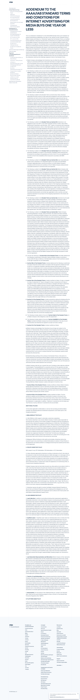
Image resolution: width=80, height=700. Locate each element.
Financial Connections (29, 646)
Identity (26, 648)
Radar (26, 661)
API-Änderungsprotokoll (46, 683)
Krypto (26, 641)
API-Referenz (43, 680)
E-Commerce (43, 633)
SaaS (42, 646)
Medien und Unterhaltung (46, 658)
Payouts (26, 659)
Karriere (58, 651)
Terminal (27, 667)
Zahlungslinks (28, 656)
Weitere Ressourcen (61, 644)
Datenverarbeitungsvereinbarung (16, 49)
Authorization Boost (29, 631)
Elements (27, 644)
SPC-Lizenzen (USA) (14, 38)
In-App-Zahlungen (44, 640)
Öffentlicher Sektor (45, 663)
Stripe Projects (44, 686)
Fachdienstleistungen (45, 661)
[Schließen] (77, 693)
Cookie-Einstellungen (61, 643)
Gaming (42, 653)
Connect (27, 639)
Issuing (26, 651)
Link (26, 652)
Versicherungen (44, 656)
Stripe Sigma (27, 664)
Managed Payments (29, 654)
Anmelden (59, 665)
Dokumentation (44, 678)
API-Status (43, 682)
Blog (58, 630)
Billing (26, 633)
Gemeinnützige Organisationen (47, 659)
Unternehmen (44, 626)
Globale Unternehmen (45, 638)
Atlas (26, 630)
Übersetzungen (12, 51)
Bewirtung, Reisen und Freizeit (47, 654)
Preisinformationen (29, 628)
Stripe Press (59, 654)
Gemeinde (59, 631)
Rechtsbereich (12, 8)
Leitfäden (59, 626)
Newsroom (59, 652)
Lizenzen (58, 639)
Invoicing (27, 649)
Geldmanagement (44, 643)
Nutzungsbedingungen (15, 17)
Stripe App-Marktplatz (45, 670)
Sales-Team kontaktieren (62, 656)
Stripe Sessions (60, 633)
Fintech (42, 651)
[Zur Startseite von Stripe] (10, 625)
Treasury (27, 669)
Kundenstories (60, 628)
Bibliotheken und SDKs (45, 685)
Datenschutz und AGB (61, 635)
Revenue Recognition (29, 662)
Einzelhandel (43, 664)
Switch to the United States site (57, 697)
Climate (26, 638)
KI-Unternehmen (44, 648)
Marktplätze (43, 641)
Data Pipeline (27, 643)
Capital (26, 634)
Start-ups (43, 628)
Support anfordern (60, 660)
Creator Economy (44, 649)
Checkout (27, 636)
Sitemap (58, 641)
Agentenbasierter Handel (46, 630)
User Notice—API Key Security (16, 60)
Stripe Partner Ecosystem (46, 672)
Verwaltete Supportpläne (62, 662)
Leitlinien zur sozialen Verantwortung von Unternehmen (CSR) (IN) (15, 78)
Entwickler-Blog (44, 688)
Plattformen (43, 645)
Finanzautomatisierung (45, 636)
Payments (27, 657)
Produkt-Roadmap (60, 649)
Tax (26, 666)
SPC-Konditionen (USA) (15, 37)
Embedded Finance (45, 635)
